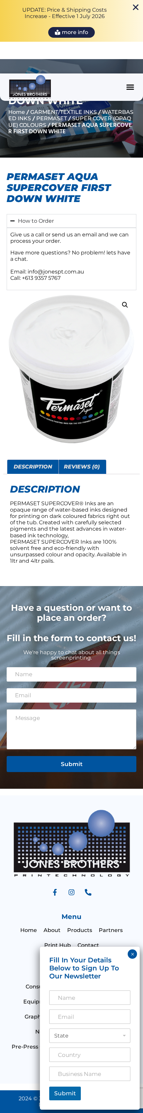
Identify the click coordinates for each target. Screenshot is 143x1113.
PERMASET (51, 118)
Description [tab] (33, 466)
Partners (111, 930)
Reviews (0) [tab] (82, 466)
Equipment (38, 1001)
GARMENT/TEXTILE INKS (63, 112)
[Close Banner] (136, 7)
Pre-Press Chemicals (40, 1047)
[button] (130, 87)
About (52, 930)
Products (79, 930)
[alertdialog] (71, 21)
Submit (71, 764)
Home (16, 112)
